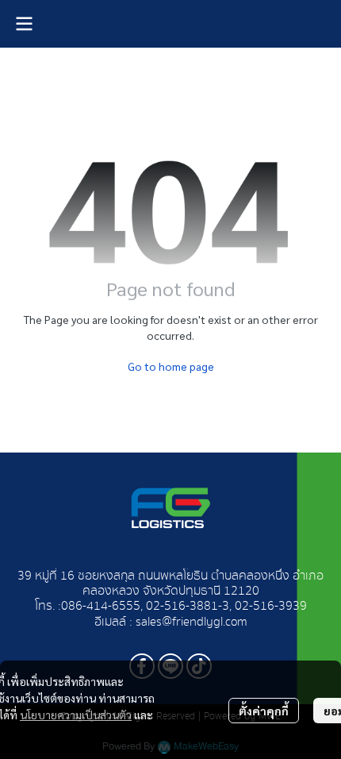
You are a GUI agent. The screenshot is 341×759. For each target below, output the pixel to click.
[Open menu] (24, 24)
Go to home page (171, 366)
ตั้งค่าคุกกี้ (264, 710)
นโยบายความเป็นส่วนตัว (76, 714)
